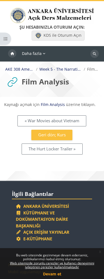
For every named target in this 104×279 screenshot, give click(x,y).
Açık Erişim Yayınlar (45, 232)
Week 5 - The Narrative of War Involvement (60, 69)
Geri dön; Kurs (52, 134)
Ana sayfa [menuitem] (12, 54)
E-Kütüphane (36, 238)
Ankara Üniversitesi (45, 206)
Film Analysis (53, 104)
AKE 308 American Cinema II (19, 69)
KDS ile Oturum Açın (63, 35)
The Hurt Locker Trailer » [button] (52, 149)
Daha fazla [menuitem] (32, 53)
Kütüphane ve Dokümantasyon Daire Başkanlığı (42, 219)
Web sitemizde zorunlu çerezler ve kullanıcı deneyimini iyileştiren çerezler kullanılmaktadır (52, 265)
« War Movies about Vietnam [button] (52, 120)
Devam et (52, 274)
